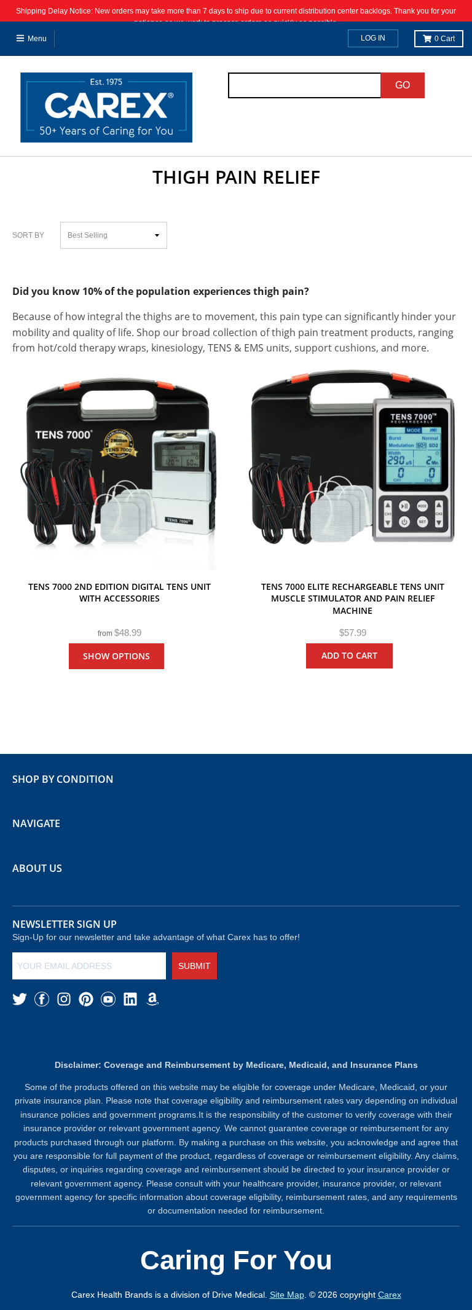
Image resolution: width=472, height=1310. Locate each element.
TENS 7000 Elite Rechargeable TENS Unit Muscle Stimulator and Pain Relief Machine (352, 598)
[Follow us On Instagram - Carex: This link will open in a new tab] (64, 999)
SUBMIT (194, 966)
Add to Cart (349, 655)
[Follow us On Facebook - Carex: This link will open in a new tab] (41, 999)
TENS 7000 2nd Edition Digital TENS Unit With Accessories (119, 593)
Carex (389, 1295)
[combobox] (305, 85)
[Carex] (106, 110)
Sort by (28, 235)
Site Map (287, 1295)
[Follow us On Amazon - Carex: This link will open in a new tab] (152, 999)
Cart (445, 38)
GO (402, 85)
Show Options (116, 656)
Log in (373, 38)
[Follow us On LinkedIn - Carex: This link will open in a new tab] (130, 999)
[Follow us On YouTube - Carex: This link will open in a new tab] (108, 999)
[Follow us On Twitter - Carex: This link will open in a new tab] (19, 999)
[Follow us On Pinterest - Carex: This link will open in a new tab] (86, 999)
